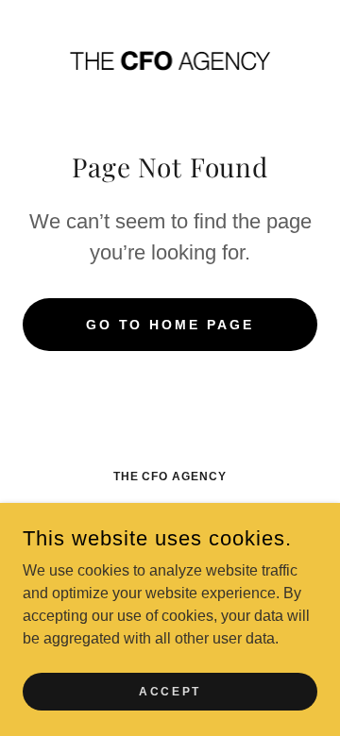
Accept (169, 690)
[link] (170, 60)
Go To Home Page (170, 324)
